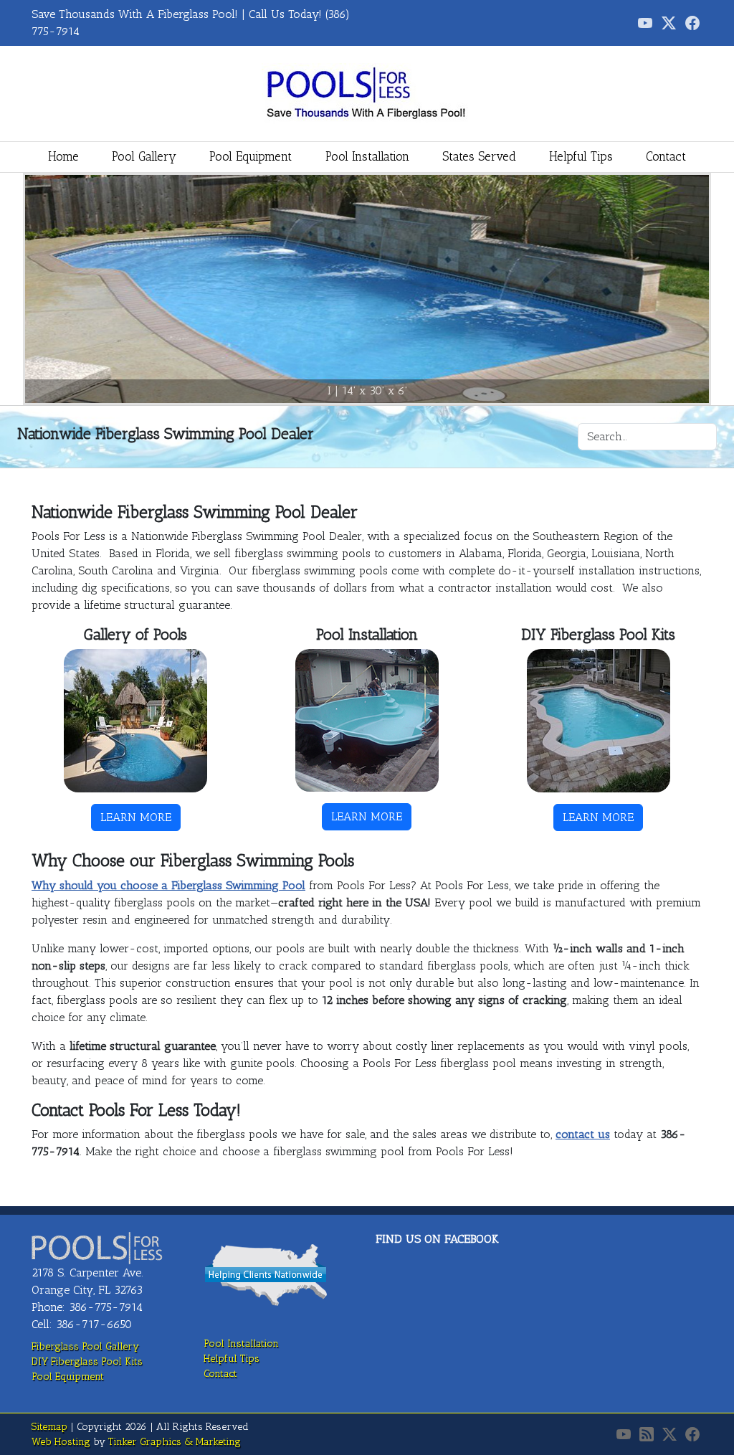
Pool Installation (367, 156)
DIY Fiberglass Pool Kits (87, 1361)
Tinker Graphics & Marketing (174, 1442)
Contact (666, 156)
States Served (479, 156)
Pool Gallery (144, 156)
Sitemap (49, 1427)
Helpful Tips (581, 156)
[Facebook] (692, 23)
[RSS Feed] (646, 1434)
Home (63, 156)
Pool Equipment (250, 156)
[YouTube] (623, 1434)
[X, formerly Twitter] (669, 23)
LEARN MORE (135, 817)
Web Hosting (61, 1442)
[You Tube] (645, 23)
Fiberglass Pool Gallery (85, 1346)
